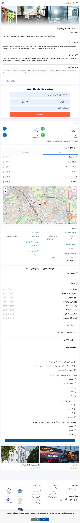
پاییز (72, 413)
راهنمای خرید (37, 491)
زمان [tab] (60, 152)
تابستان (70, 409)
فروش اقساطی (36, 503)
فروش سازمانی (36, 500)
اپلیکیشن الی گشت (51, 497)
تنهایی (71, 379)
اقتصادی (70, 434)
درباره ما (55, 488)
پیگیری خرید (37, 488)
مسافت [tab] (25, 152)
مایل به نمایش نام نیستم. (65, 370)
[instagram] (75, 500)
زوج (72, 391)
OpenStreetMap (65, 223)
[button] (44, 203)
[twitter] (70, 500)
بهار (72, 405)
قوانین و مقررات (36, 497)
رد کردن (35, 519)
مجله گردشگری (53, 494)
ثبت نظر (39, 440)
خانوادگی (70, 387)
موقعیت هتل (72, 201)
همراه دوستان (68, 383)
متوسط (70, 430)
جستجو (40, 114)
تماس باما (54, 491)
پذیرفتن (44, 519)
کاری (71, 396)
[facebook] (66, 500)
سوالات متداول (36, 494)
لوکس (71, 426)
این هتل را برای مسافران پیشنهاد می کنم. (60, 362)
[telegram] (61, 500)
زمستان (70, 417)
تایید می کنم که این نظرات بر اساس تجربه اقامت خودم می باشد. (53, 366)
